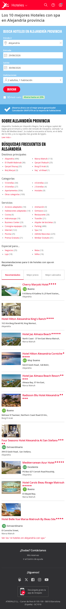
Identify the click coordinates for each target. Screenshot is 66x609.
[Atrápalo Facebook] (33, 580)
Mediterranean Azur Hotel (38, 462)
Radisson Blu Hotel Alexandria (40, 395)
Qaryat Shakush (42, 162)
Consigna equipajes (13, 226)
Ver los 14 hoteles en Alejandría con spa (23, 537)
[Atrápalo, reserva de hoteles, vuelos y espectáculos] (5, 5)
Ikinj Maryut (10, 170)
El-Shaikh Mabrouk (13, 162)
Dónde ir (7, 38)
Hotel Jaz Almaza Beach (36, 334)
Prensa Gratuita (12, 237)
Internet (8, 230)
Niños (37, 254)
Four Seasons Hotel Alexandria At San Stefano (30, 440)
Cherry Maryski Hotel (35, 284)
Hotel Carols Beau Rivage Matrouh (43, 482)
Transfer (38, 218)
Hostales (38, 190)
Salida (6, 63)
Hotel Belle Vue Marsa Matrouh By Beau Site (29, 519)
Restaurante (40, 214)
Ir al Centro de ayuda (33, 559)
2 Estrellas (39, 186)
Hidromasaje (10, 218)
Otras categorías (12, 194)
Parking (38, 226)
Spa (36, 230)
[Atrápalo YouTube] (46, 580)
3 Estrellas (9, 186)
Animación (39, 207)
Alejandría (9, 158)
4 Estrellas (39, 182)
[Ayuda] (53, 5)
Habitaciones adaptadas (15, 210)
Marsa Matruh (41, 158)
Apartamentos (11, 190)
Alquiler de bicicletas (44, 222)
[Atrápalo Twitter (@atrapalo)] (26, 580)
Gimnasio (39, 210)
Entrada (7, 50)
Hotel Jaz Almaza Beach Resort (41, 376)
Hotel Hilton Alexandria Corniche (42, 353)
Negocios (9, 250)
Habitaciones (9, 75)
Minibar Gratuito (42, 237)
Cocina (8, 214)
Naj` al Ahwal (41, 170)
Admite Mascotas (42, 234)
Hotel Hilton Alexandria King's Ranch (24, 319)
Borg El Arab (40, 166)
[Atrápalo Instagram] (40, 580)
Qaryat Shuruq (11, 166)
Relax (37, 250)
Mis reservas (33, 555)
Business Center (12, 222)
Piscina (8, 234)
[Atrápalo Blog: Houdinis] (19, 579)
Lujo (6, 254)
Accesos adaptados (13, 207)
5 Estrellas (9, 182)
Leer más (6, 137)
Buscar (11, 89)
